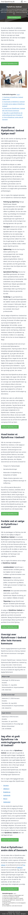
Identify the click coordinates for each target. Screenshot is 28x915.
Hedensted (6, 802)
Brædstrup (6, 792)
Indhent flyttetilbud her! (14, 17)
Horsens (6, 785)
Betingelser (23, 913)
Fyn (24, 865)
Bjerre (5, 799)
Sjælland (19, 867)
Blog (14, 913)
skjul (18, 94)
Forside (3, 913)
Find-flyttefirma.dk (8, 2)
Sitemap (18, 913)
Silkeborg (6, 789)
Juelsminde (6, 795)
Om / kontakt (9, 913)
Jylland (3, 865)
